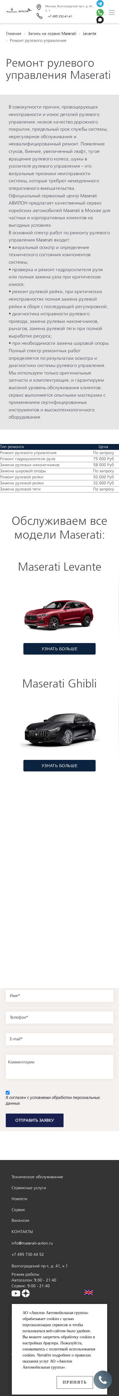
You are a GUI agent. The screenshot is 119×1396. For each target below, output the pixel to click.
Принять (75, 1382)
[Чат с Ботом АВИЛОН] (100, 4)
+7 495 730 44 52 (28, 1254)
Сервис (18, 1209)
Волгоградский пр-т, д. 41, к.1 (40, 1266)
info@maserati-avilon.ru (32, 1243)
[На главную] (18, 12)
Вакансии (20, 1220)
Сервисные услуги (29, 1187)
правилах (83, 1355)
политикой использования (72, 1349)
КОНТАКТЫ (22, 1231)
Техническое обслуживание (37, 1176)
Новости (19, 1198)
